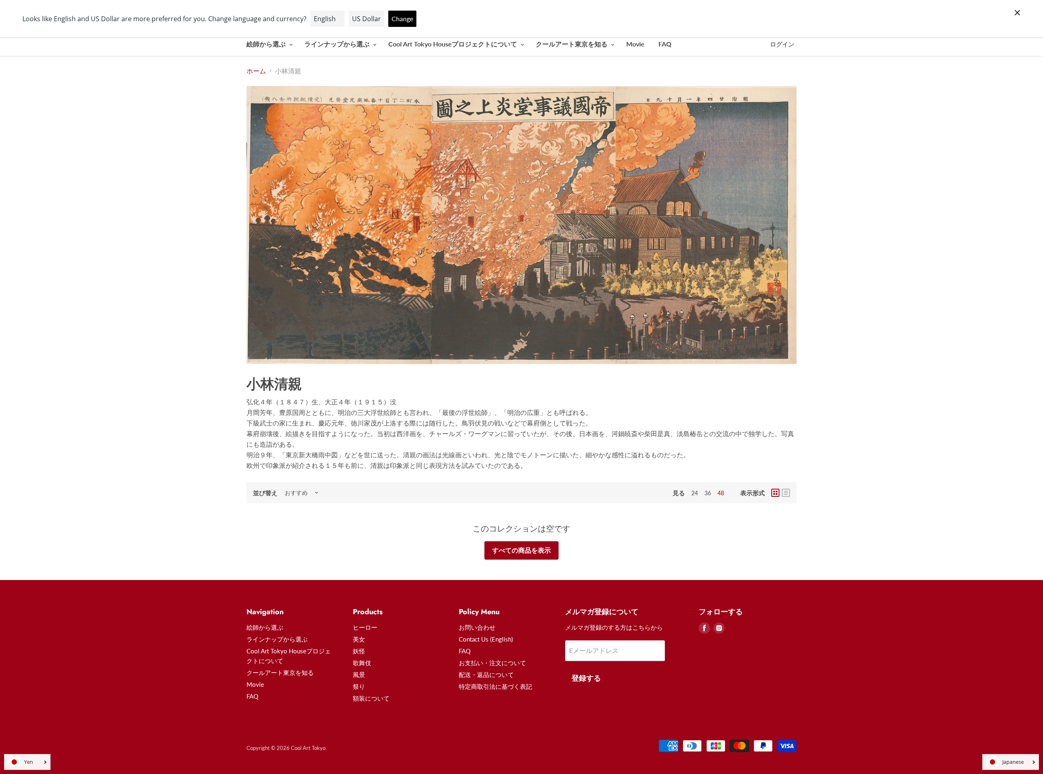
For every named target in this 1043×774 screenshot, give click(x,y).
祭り (359, 686)
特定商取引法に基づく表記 (495, 686)
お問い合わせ (477, 627)
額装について (371, 698)
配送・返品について (486, 674)
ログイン (782, 44)
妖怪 (359, 651)
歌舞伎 (362, 662)
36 (707, 493)
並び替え (265, 493)
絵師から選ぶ (266, 44)
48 (720, 493)
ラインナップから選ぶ (337, 44)
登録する (586, 677)
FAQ (664, 44)
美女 (359, 639)
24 (694, 493)
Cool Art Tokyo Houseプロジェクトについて (453, 44)
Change (402, 18)
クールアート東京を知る (572, 44)
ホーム (256, 71)
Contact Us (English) (486, 639)
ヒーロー (365, 627)
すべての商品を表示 (521, 550)
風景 (359, 674)
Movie (635, 44)
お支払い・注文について (492, 662)
